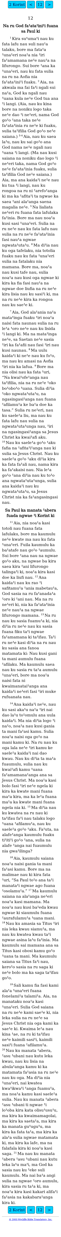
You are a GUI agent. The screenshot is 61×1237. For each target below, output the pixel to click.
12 (40, 4)
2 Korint (17, 4)
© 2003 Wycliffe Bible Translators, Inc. (30, 1219)
